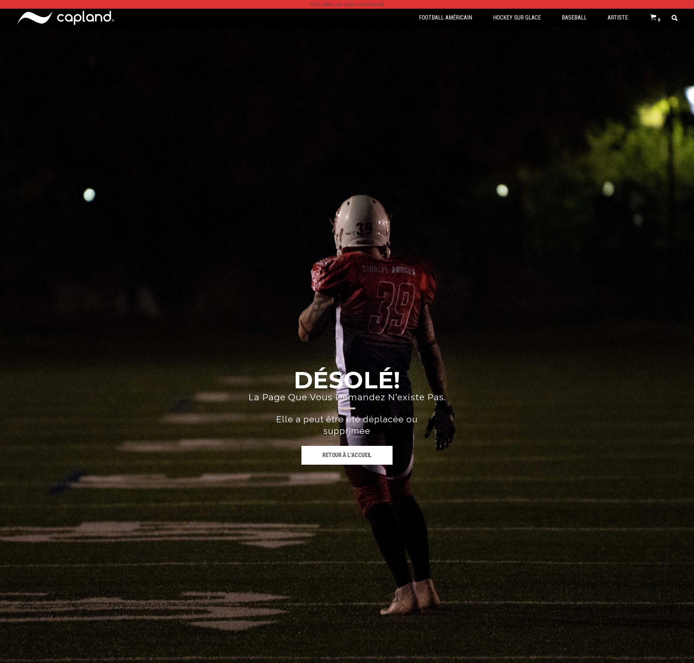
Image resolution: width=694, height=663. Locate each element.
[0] (653, 18)
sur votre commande (347, 4)
